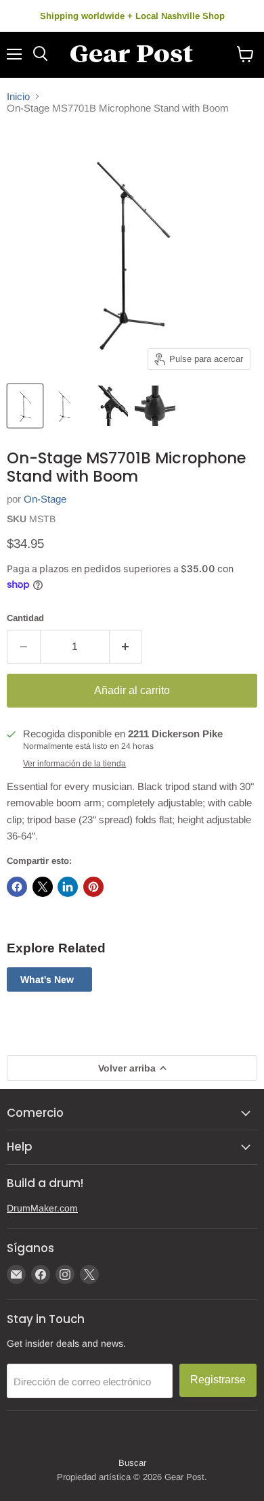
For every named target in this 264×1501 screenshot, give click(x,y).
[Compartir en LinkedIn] (68, 887)
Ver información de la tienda (74, 763)
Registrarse (218, 1379)
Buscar (132, 1463)
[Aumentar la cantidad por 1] (126, 647)
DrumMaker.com (42, 1208)
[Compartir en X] (42, 887)
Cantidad (25, 618)
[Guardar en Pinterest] (93, 887)
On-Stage (45, 499)
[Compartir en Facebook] (17, 887)
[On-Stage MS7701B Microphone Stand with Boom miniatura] (25, 406)
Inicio (18, 96)
